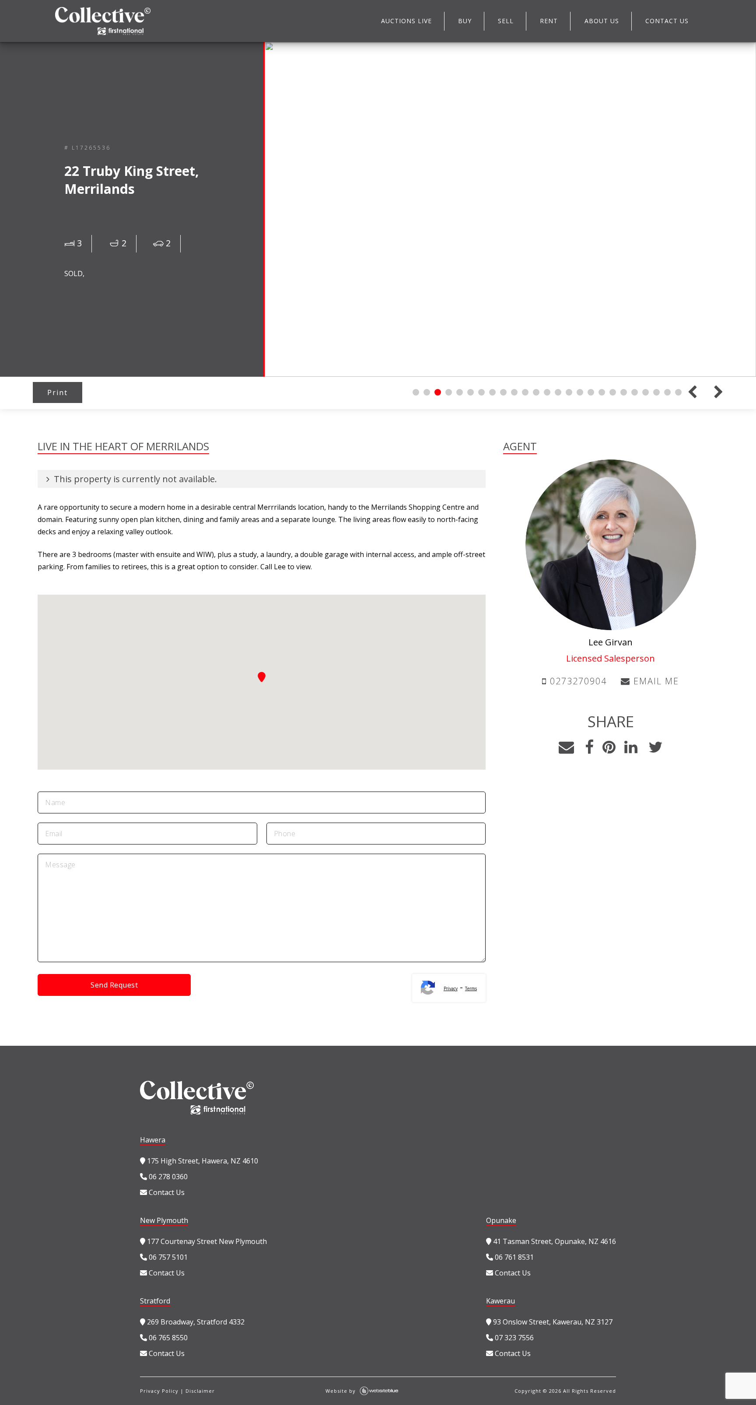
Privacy (451, 988)
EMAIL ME (654, 681)
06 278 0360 (167, 1176)
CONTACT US (667, 21)
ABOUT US (601, 21)
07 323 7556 (513, 1337)
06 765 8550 (167, 1337)
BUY (465, 21)
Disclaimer (200, 1390)
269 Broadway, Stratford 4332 (195, 1322)
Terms (471, 988)
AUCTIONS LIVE (406, 21)
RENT (549, 21)
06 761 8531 (513, 1257)
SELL (506, 21)
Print (57, 392)
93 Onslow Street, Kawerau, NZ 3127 (551, 1322)
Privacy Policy (159, 1390)
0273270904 (577, 681)
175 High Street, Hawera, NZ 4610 (201, 1161)
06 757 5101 (167, 1257)
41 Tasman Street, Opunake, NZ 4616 (553, 1241)
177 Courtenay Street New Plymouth (206, 1241)
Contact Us (166, 1192)
